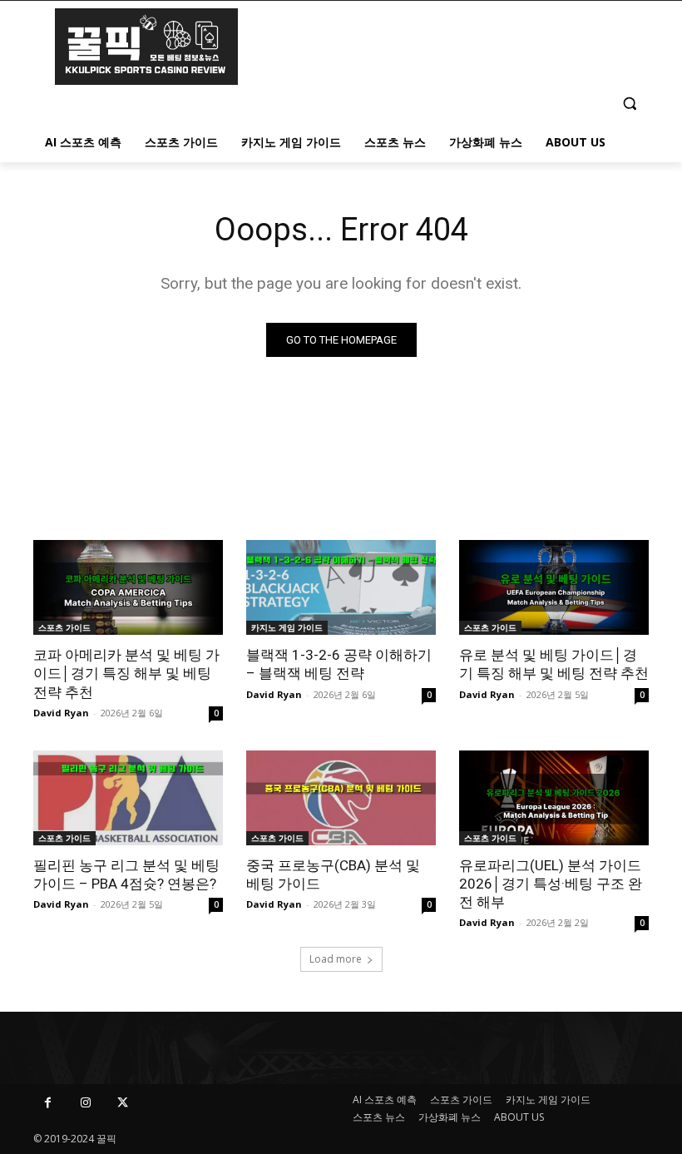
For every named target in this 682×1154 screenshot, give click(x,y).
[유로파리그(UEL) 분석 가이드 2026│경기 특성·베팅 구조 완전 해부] (554, 797)
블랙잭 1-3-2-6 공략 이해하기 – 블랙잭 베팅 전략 (339, 663)
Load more (335, 959)
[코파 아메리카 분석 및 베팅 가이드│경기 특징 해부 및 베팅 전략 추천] (128, 587)
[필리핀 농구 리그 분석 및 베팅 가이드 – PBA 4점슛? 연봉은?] (128, 797)
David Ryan (61, 712)
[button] (629, 102)
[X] (122, 1102)
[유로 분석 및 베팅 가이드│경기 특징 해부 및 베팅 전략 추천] (554, 587)
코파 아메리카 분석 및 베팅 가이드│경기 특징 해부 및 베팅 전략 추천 (126, 673)
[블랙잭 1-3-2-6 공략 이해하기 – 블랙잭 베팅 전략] (341, 587)
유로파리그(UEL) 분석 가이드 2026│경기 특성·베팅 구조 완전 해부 (550, 883)
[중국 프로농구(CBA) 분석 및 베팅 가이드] (341, 797)
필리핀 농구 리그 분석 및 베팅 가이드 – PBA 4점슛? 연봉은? (126, 874)
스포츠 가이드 (64, 627)
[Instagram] (85, 1102)
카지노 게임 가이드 (287, 627)
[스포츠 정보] (146, 46)
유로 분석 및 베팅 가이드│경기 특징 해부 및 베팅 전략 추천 (554, 663)
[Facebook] (47, 1102)
